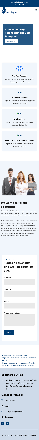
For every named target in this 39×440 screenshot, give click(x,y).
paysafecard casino (8, 355)
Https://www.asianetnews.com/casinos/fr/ (21, 366)
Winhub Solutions (30, 435)
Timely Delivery (19, 119)
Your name (7, 278)
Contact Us (11, 41)
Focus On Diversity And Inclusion (19, 140)
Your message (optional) (12, 313)
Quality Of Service (19, 97)
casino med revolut (22, 355)
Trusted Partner (19, 76)
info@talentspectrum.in (21, 2)
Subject (6, 301)
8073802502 (20, 4)
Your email (7, 289)
